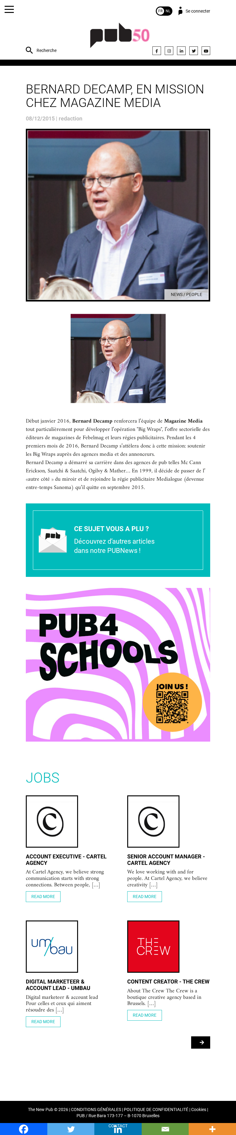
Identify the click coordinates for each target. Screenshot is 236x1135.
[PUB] (119, 38)
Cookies (198, 1109)
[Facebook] (156, 50)
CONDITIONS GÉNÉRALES (96, 1109)
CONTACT (118, 1126)
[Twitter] (193, 50)
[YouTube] (206, 50)
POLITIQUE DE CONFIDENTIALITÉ (156, 1109)
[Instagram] (169, 50)
